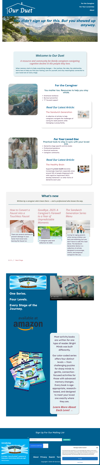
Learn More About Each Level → (64, 408)
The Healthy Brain (55, 164)
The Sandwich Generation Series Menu (76, 213)
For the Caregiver (66, 85)
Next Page (19, 260)
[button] (97, 447)
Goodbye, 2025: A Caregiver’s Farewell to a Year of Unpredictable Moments (49, 216)
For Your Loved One (66, 139)
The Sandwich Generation (59, 112)
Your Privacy (80, 462)
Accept (80, 458)
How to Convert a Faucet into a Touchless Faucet (20, 213)
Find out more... (5, 460)
